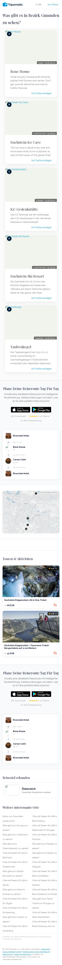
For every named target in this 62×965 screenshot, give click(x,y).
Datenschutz (8, 954)
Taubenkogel (20, 347)
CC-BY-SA (51, 133)
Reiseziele (45, 949)
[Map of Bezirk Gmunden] (31, 512)
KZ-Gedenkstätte (24, 209)
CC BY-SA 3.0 (50, 63)
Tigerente (39, 338)
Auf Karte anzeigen (41, 93)
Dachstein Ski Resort (27, 276)
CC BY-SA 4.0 (50, 338)
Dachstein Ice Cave (25, 142)
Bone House (20, 71)
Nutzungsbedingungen (12, 952)
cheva (40, 63)
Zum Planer (52, 4)
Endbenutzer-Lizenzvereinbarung (36, 952)
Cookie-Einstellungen (22, 954)
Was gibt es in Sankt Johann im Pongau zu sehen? (43, 903)
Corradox (39, 200)
